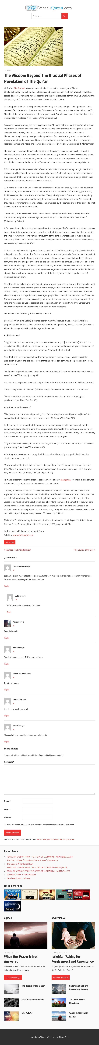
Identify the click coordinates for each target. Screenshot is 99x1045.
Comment (9, 762)
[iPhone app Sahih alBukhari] (29, 899)
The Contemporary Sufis (33, 999)
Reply (6, 586)
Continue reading (12, 977)
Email (7, 809)
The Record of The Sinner (33, 986)
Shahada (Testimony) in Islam (18, 550)
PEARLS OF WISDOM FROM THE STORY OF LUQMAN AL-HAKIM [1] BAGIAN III (40, 856)
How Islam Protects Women (19, 878)
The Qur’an (19, 88)
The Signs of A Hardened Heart (20, 864)
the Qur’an (66, 479)
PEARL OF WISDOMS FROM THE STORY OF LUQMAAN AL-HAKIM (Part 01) (39, 871)
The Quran (9, 542)
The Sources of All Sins (83, 550)
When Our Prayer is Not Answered (22, 874)
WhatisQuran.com (13, 953)
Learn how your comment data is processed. (56, 839)
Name (7, 801)
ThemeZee (63, 1037)
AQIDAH (8, 918)
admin (9, 70)
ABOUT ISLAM (59, 918)
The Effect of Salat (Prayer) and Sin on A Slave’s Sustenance (32, 860)
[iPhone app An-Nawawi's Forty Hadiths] (47, 899)
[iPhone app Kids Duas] (64, 899)
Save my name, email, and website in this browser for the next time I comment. (40, 824)
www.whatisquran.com (23, 535)
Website (7, 817)
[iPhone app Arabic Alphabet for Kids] (12, 899)
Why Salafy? (27, 1013)
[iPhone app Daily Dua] (81, 899)
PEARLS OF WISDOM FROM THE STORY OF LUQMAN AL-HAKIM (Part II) (37, 867)
